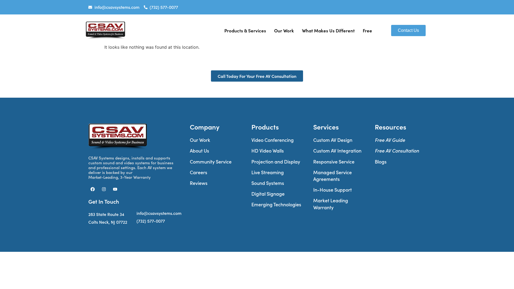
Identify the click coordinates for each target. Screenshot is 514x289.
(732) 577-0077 (151, 221)
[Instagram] (104, 189)
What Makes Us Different (328, 30)
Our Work (284, 30)
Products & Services (245, 30)
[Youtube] (115, 189)
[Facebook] (92, 189)
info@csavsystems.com (159, 213)
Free (367, 30)
